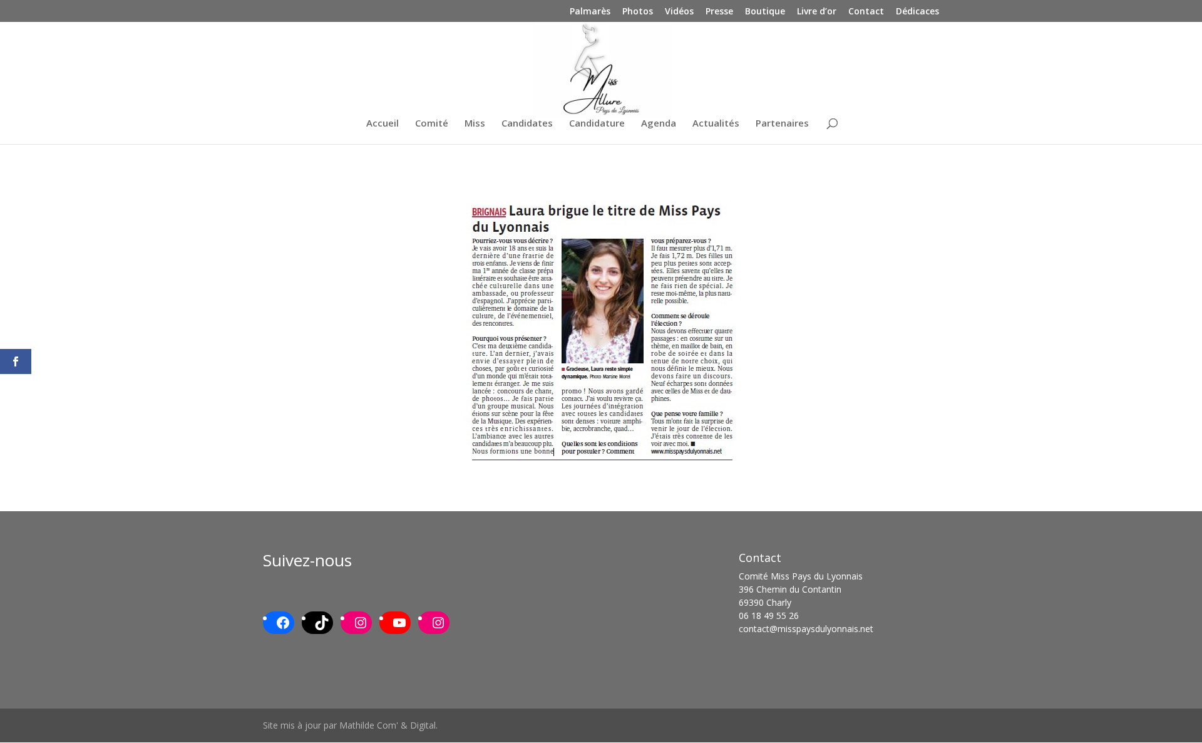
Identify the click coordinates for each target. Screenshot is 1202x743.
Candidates (527, 123)
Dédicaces (917, 12)
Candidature (597, 123)
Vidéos (679, 12)
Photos (637, 12)
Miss (475, 123)
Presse (719, 12)
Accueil (382, 123)
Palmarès (590, 12)
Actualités (715, 123)
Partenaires (782, 123)
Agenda (658, 123)
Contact (866, 12)
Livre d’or (816, 12)
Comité (431, 123)
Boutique (765, 12)
